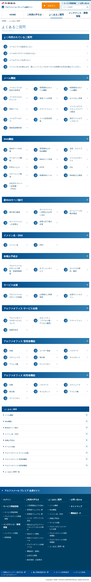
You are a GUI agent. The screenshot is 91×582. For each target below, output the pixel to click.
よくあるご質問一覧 (12, 472)
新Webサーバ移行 (11, 428)
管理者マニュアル (33, 510)
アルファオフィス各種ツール (35, 545)
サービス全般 (10, 447)
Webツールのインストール (35, 539)
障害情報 (8, 537)
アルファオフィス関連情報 (13, 517)
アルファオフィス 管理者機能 (16, 459)
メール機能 (9, 415)
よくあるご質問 (10, 409)
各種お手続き (10, 440)
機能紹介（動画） (33, 551)
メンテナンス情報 (11, 533)
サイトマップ (76, 506)
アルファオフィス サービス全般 (17, 453)
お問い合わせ (76, 500)
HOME (4, 21)
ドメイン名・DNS (11, 434)
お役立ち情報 (32, 555)
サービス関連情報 (10, 506)
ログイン (51, 6)
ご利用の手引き (32, 500)
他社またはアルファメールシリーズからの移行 (35, 527)
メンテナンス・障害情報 (11, 525)
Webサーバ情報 (33, 534)
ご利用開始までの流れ (35, 505)
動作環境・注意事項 (34, 560)
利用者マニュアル (33, 514)
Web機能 (8, 421)
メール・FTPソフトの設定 (35, 519)
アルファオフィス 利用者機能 (16, 465)
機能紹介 (74, 513)
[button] (35, 14)
